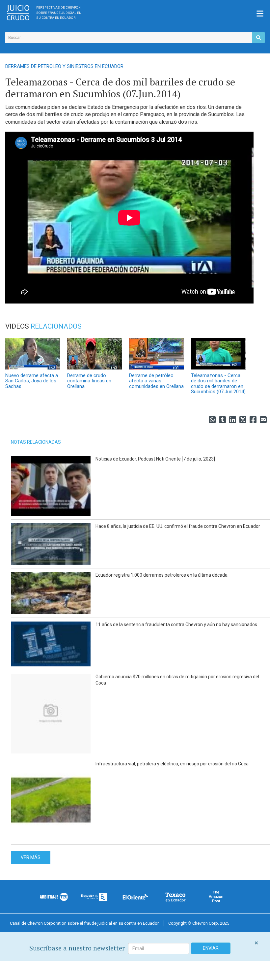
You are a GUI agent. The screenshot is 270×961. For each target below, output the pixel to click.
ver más (30, 857)
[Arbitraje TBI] (54, 896)
